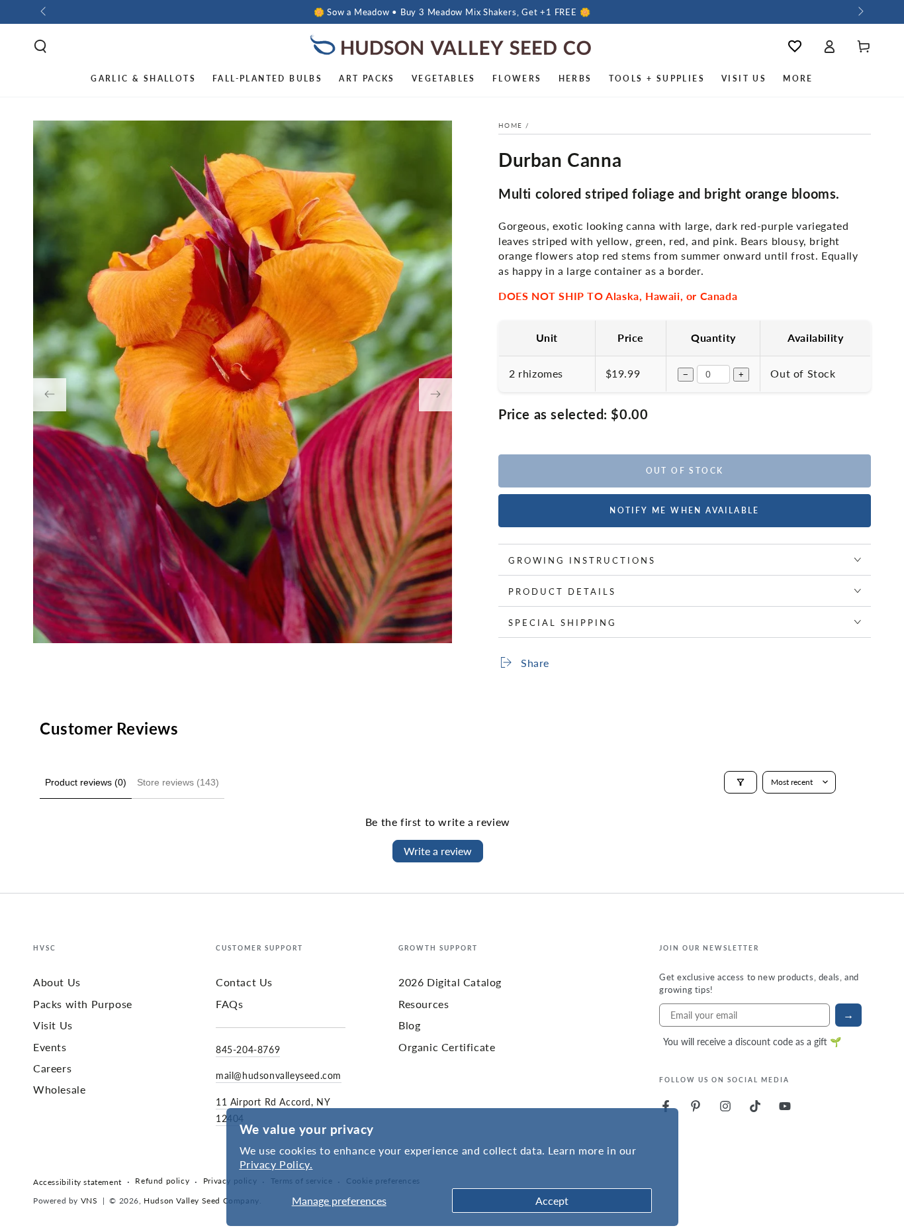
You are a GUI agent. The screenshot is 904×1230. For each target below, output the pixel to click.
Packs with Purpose (82, 1003)
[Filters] (740, 782)
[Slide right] (859, 12)
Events (50, 1046)
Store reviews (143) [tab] (178, 782)
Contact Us (244, 982)
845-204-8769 (248, 1049)
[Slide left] (44, 12)
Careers (52, 1068)
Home (510, 125)
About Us (57, 982)
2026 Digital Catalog (450, 982)
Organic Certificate (446, 1046)
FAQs (229, 1003)
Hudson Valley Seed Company (201, 1200)
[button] (40, 46)
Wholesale (59, 1089)
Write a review (438, 850)
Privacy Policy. (276, 1164)
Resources (423, 1003)
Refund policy (162, 1181)
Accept (551, 1200)
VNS (89, 1200)
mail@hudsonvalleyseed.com (278, 1075)
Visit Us (53, 1025)
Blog (409, 1025)
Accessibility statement (77, 1182)
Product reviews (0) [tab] (85, 782)
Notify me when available (685, 510)
